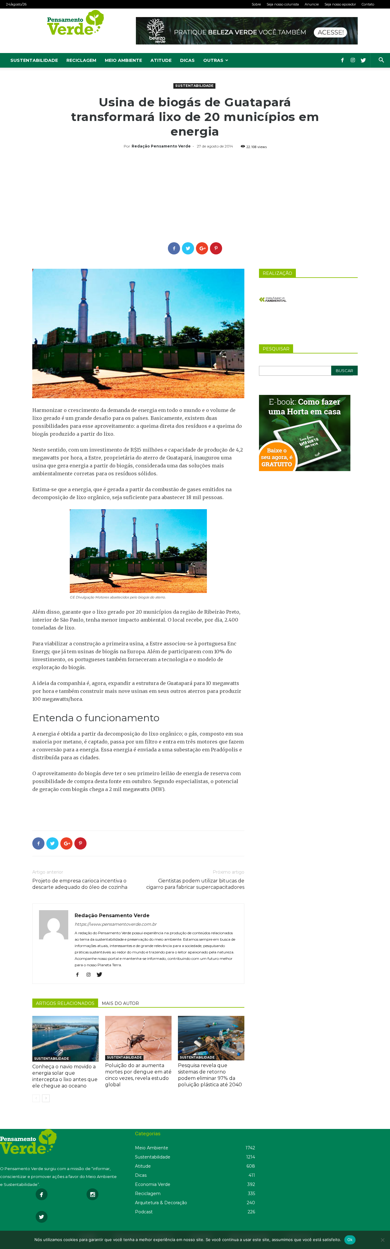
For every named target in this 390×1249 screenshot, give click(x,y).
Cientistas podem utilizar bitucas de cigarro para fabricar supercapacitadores (195, 884)
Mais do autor (120, 1003)
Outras (213, 60)
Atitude (161, 60)
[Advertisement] (195, 196)
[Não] (382, 1240)
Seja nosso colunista (283, 4)
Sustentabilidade (34, 60)
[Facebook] (342, 60)
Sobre (256, 4)
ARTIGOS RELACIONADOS (65, 1003)
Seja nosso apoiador (340, 4)
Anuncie (312, 4)
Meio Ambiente (123, 60)
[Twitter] (363, 60)
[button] (381, 61)
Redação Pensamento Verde (161, 146)
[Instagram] (352, 60)
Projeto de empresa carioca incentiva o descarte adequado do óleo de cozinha (79, 884)
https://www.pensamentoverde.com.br (116, 924)
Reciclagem (81, 60)
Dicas (187, 60)
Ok (350, 1239)
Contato (368, 4)
